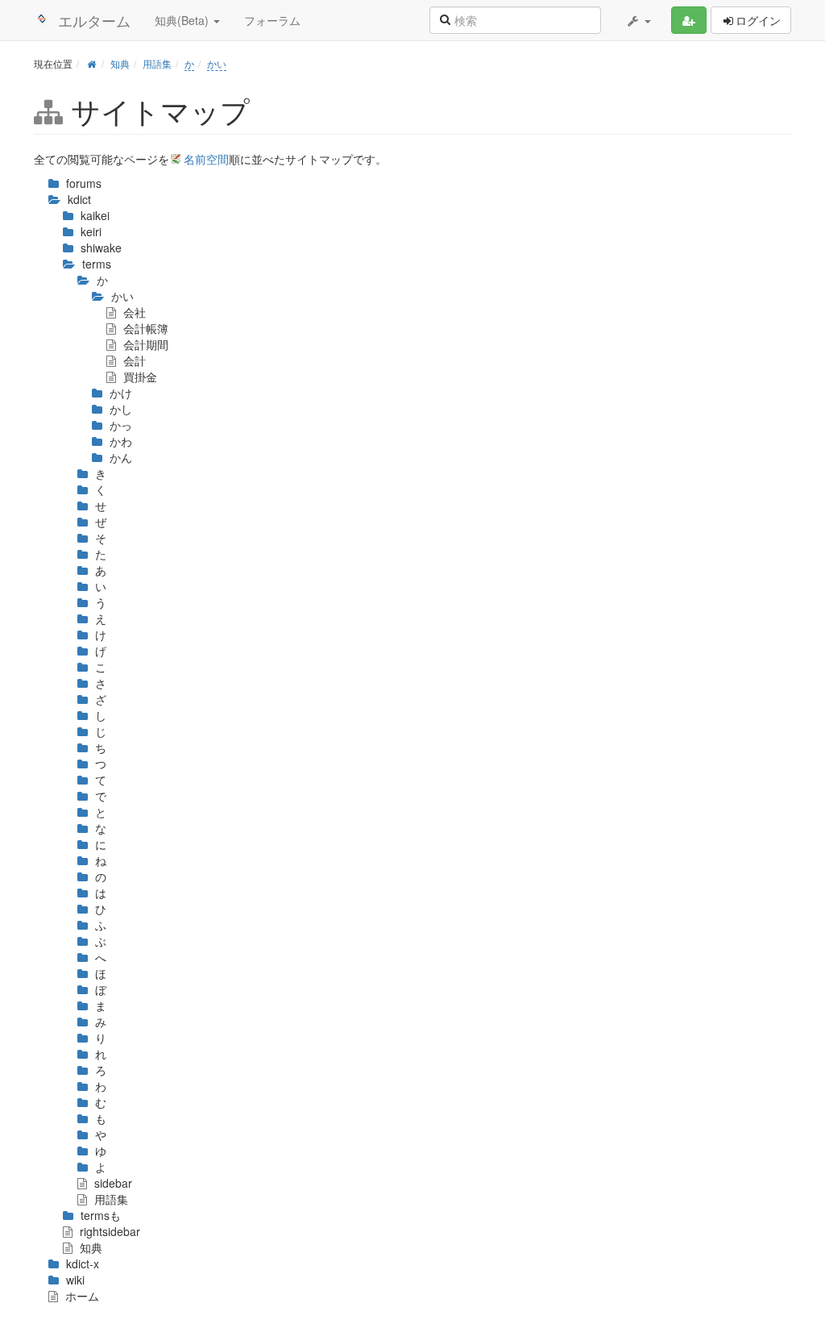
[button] (638, 20)
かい (216, 63)
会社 (133, 312)
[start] (91, 63)
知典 (120, 63)
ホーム (80, 1296)
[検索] (444, 18)
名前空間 (206, 159)
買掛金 (138, 376)
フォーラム (272, 20)
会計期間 (144, 344)
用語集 (157, 63)
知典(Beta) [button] (183, 20)
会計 (133, 360)
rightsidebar (108, 1231)
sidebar (111, 1183)
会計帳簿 (144, 328)
